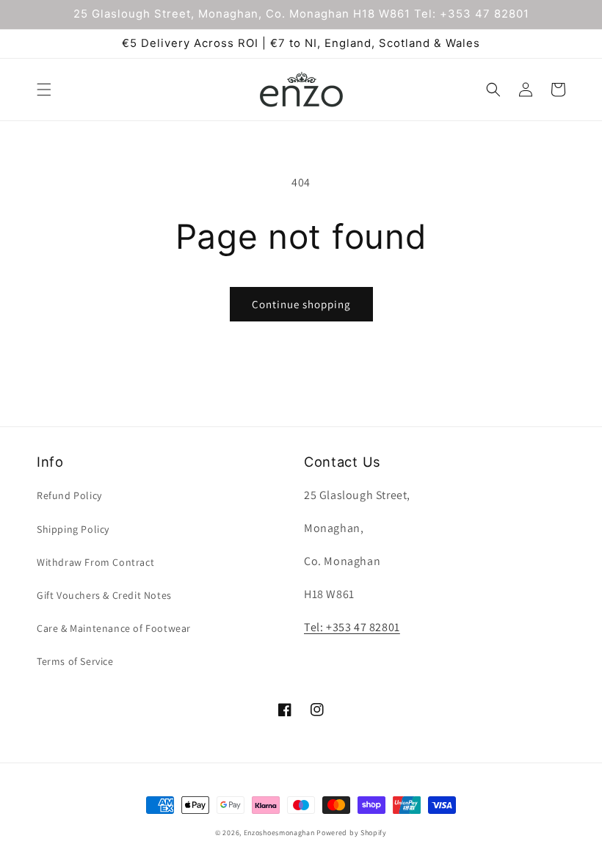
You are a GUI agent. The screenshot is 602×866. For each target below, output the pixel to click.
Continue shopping (301, 304)
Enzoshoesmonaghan (279, 832)
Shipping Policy (73, 529)
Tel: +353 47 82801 (352, 627)
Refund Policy (69, 495)
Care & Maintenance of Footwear (114, 628)
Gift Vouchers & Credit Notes (104, 595)
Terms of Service (75, 661)
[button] (44, 89)
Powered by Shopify (351, 832)
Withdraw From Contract (95, 562)
